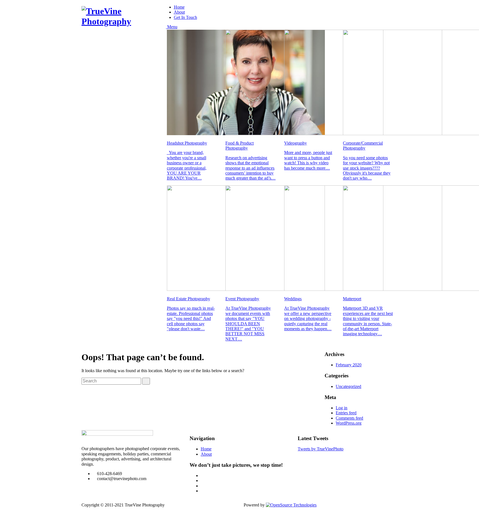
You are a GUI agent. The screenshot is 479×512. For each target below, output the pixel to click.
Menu (171, 26)
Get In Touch (185, 17)
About (179, 12)
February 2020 (348, 364)
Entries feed (346, 412)
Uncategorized (348, 386)
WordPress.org (348, 423)
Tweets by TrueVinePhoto (320, 449)
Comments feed (349, 418)
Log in (341, 407)
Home (179, 7)
